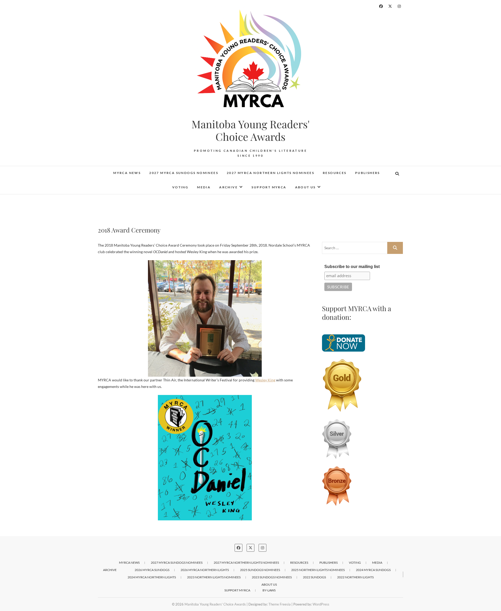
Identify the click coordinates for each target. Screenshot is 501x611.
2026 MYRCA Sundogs (152, 570)
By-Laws (269, 590)
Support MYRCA (269, 187)
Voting (180, 187)
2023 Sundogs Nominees (272, 577)
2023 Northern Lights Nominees (214, 577)
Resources (335, 173)
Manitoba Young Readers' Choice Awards (251, 130)
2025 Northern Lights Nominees (318, 570)
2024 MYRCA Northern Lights (152, 577)
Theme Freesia (280, 604)
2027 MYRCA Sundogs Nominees (183, 173)
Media (204, 187)
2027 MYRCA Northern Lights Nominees (270, 173)
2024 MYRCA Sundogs (373, 570)
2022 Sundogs (314, 577)
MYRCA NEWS (127, 173)
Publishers (367, 173)
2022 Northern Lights (355, 577)
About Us (305, 187)
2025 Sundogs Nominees (260, 570)
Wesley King (265, 380)
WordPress (321, 604)
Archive (228, 187)
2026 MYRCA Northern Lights (205, 570)
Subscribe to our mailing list (352, 266)
